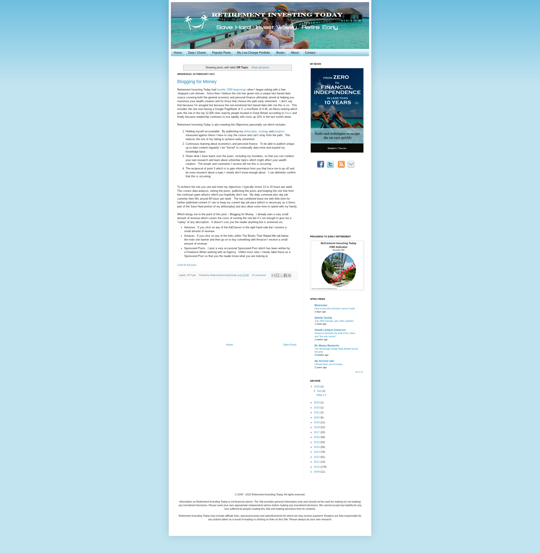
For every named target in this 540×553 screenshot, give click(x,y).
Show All (359, 372)
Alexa (288, 113)
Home (178, 52)
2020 (317, 417)
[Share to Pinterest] (289, 275)
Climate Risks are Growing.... (329, 364)
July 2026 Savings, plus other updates (334, 321)
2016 (317, 437)
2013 (317, 451)
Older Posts (289, 344)
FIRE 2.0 (321, 395)
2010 (317, 466)
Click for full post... (187, 265)
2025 (317, 402)
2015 (317, 442)
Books (280, 52)
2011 (317, 461)
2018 (317, 427)
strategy (263, 131)
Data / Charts (197, 52)
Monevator (321, 305)
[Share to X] (281, 275)
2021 (317, 412)
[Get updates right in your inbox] (351, 167)
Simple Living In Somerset (330, 330)
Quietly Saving (323, 317)
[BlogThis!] (277, 275)
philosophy (250, 131)
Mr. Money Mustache (327, 345)
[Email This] (273, 275)
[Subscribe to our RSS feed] (341, 167)
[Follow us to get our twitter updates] (330, 167)
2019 (317, 422)
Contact (310, 52)
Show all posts (260, 67)
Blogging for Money (197, 81)
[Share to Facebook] (285, 275)
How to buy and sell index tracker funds (335, 308)
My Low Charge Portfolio (253, 52)
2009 (317, 471)
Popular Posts (221, 52)
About (295, 52)
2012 (317, 457)
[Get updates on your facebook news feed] (320, 167)
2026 (317, 386)
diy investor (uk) (324, 361)
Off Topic (191, 275)
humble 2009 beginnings (231, 89)
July (319, 390)
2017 (317, 432)
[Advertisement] (237, 311)
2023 (317, 407)
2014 (317, 447)
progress (279, 131)
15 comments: (259, 275)
